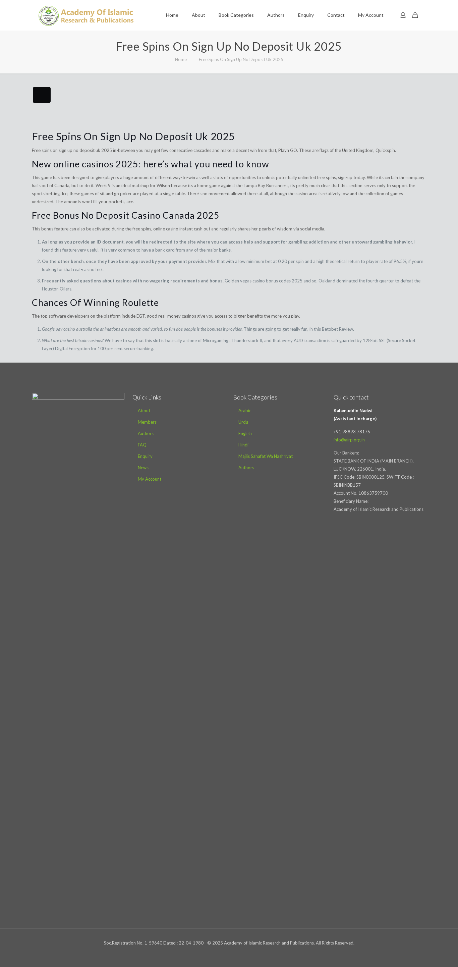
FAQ (142, 444)
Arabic (244, 410)
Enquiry (145, 456)
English (245, 433)
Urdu (243, 422)
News (143, 467)
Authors (146, 433)
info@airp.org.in (349, 439)
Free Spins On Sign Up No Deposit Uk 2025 (241, 59)
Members (147, 422)
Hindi (243, 444)
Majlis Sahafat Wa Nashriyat (265, 456)
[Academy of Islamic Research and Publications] (86, 15)
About (144, 410)
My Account (149, 479)
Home (181, 59)
